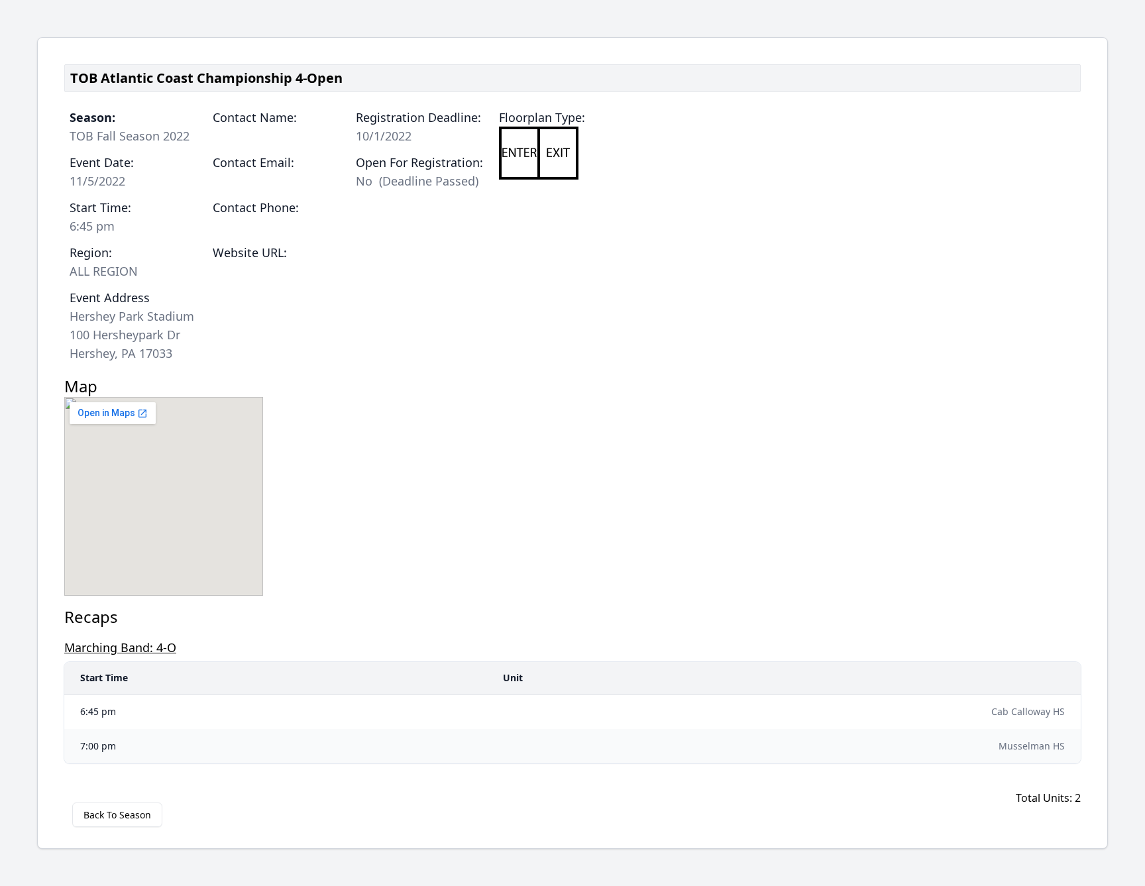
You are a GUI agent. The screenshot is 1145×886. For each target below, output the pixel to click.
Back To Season (117, 814)
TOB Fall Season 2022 (130, 136)
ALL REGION (104, 271)
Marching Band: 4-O (120, 647)
